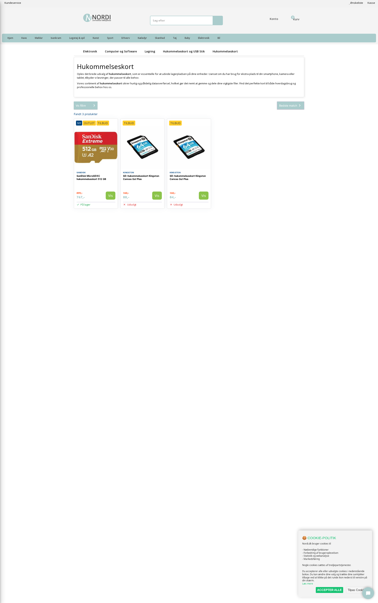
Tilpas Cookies (357, 590)
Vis (110, 195)
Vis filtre (81, 105)
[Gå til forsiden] (78, 51)
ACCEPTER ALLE (329, 590)
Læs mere (307, 583)
